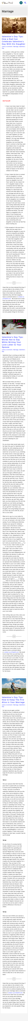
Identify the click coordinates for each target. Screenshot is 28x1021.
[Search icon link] (25, 3)
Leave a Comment (7, 46)
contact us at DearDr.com (11, 652)
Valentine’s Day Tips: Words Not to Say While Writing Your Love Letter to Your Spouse (13, 342)
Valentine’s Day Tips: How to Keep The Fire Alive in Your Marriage (13, 699)
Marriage (15, 46)
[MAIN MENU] (21, 2)
